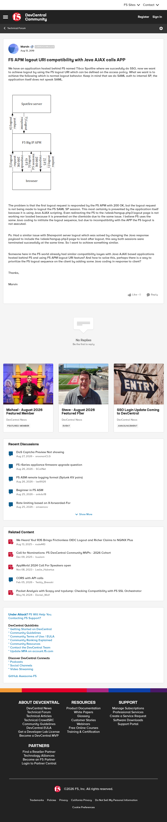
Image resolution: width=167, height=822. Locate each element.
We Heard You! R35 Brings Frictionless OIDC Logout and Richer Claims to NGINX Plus (74, 540)
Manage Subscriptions (128, 708)
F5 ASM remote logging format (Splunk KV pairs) (49, 477)
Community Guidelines (38, 724)
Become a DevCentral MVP (39, 736)
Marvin (25, 46)
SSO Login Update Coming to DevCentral (138, 412)
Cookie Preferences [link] (83, 807)
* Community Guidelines (24, 633)
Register (143, 17)
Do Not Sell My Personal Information (116, 800)
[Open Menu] (161, 28)
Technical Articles (39, 716)
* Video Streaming (20, 669)
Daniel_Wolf (42, 595)
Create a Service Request (128, 716)
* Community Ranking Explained (30, 640)
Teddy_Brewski (44, 582)
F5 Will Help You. (30, 614)
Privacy (63, 800)
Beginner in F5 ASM (29, 490)
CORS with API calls (29, 578)
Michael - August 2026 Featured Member (24, 412)
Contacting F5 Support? (24, 618)
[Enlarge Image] (83, 142)
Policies (51, 800)
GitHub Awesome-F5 (22, 676)
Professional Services (128, 712)
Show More (85, 514)
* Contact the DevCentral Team (29, 647)
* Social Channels (20, 665)
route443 (40, 544)
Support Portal (128, 724)
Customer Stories (83, 720)
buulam (40, 557)
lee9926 (41, 481)
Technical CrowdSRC (39, 720)
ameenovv (42, 507)
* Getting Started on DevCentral (30, 629)
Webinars (83, 724)
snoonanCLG (43, 456)
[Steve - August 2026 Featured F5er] (84, 384)
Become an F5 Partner (39, 760)
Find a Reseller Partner (39, 752)
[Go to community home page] (29, 17)
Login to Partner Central (39, 763)
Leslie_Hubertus (44, 569)
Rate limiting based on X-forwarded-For (43, 503)
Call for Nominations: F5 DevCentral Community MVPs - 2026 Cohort (63, 553)
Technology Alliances (39, 756)
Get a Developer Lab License (39, 732)
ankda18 (41, 494)
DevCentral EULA (39, 728)
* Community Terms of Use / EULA (31, 636)
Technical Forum (16, 28)
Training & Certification (83, 732)
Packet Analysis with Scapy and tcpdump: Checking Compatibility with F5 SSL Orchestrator (79, 591)
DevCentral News (16, 419)
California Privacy (81, 800)
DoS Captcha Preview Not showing (40, 452)
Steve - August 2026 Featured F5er (78, 412)
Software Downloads (128, 720)
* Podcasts (15, 662)
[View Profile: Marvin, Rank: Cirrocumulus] (13, 49)
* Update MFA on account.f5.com (30, 651)
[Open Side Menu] (5, 17)
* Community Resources (24, 644)
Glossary (83, 716)
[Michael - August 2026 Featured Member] (28, 384)
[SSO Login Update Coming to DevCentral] (139, 384)
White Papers (83, 712)
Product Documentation (83, 708)
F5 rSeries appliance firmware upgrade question (49, 465)
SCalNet (41, 469)
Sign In (157, 17)
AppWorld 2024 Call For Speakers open (43, 565)
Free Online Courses (83, 728)
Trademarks (37, 800)
